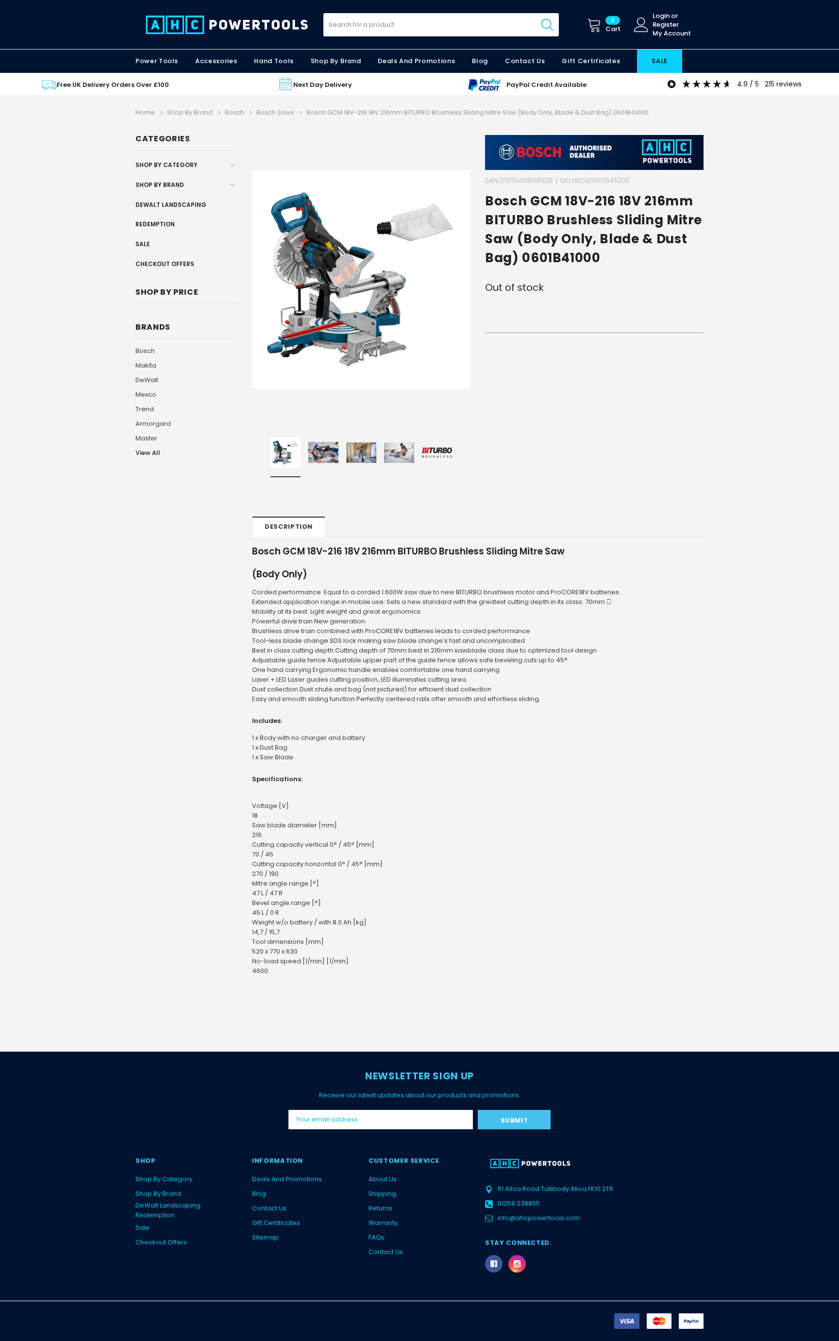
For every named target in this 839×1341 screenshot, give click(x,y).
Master (146, 438)
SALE (660, 61)
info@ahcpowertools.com (539, 1218)
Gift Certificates (276, 1222)
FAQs (377, 1237)
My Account (672, 33)
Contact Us (269, 1208)
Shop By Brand (159, 185)
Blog (259, 1193)
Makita (145, 365)
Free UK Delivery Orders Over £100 (113, 84)
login (661, 16)
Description (289, 526)
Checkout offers (164, 264)
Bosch (145, 350)
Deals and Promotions (416, 61)
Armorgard (153, 423)
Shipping (382, 1193)
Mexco (145, 394)
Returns (380, 1208)
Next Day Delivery (322, 84)
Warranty (383, 1222)
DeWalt (146, 380)
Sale (142, 244)
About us (383, 1179)
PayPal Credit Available (546, 84)
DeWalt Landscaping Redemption (170, 214)
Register (666, 24)
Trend (144, 409)
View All (147, 452)
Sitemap (265, 1237)
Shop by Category (166, 165)
